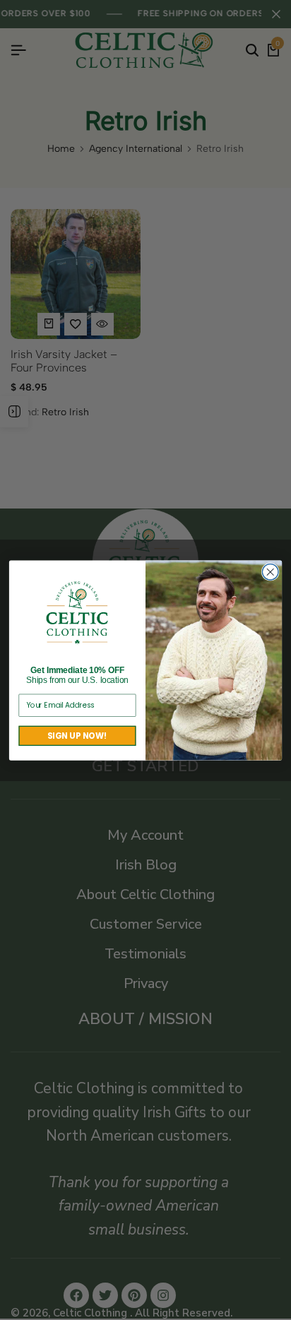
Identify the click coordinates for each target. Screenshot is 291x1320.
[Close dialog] (270, 572)
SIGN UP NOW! (77, 735)
